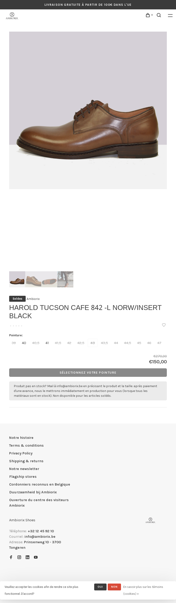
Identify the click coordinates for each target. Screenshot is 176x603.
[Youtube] (36, 557)
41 (47, 343)
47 (159, 343)
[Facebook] (11, 557)
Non (114, 586)
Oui (100, 586)
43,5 (104, 343)
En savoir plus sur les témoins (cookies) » (143, 590)
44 (116, 343)
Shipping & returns (26, 461)
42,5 (80, 343)
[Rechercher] (159, 16)
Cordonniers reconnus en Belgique (39, 484)
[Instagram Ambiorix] (19, 557)
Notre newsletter (24, 469)
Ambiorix (33, 299)
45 (139, 343)
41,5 (58, 343)
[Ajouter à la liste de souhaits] (164, 325)
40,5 (35, 343)
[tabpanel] (88, 110)
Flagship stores (23, 476)
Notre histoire (21, 437)
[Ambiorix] (150, 520)
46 (149, 343)
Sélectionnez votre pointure (88, 373)
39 (14, 343)
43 (92, 343)
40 (24, 343)
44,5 (127, 343)
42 (69, 343)
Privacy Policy (21, 453)
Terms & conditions (26, 445)
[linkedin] (27, 557)
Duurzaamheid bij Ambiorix (33, 492)
